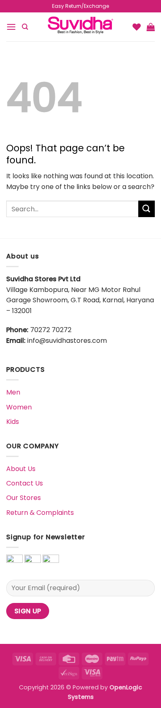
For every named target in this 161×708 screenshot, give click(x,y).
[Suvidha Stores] (80, 26)
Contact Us (24, 483)
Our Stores (23, 497)
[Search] (25, 27)
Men (13, 392)
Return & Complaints (40, 512)
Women (19, 407)
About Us (21, 469)
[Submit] (146, 209)
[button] (11, 27)
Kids (12, 421)
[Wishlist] (137, 27)
